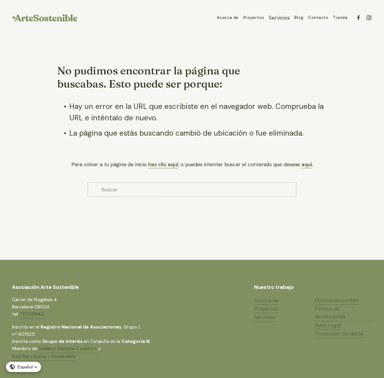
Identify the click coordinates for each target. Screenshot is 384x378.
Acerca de (227, 17)
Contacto (318, 17)
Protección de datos (339, 333)
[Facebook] (359, 18)
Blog (298, 17)
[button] (24, 367)
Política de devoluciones (330, 312)
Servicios (264, 317)
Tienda (340, 17)
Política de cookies (337, 300)
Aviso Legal (328, 325)
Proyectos (253, 17)
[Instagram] (369, 18)
